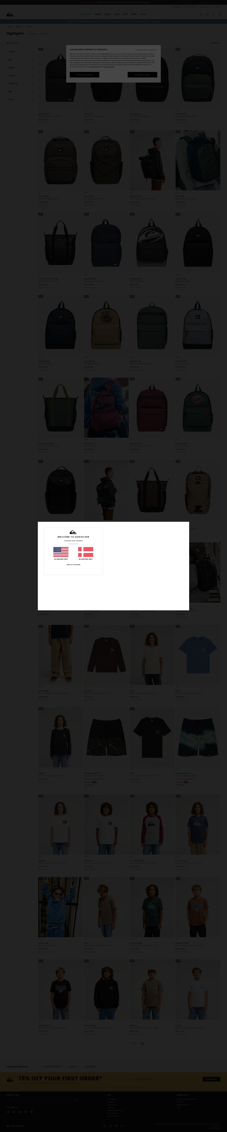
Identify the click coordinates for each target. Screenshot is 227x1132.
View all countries (73, 565)
